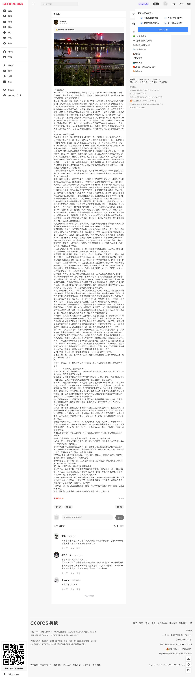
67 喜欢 (121, 498)
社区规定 (153, 82)
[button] (58, 507)
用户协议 (133, 82)
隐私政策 (143, 82)
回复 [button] (72, 548)
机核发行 (183, 622)
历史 (181, 4)
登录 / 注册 (163, 29)
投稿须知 (156, 79)
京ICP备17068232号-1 (138, 94)
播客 (153, 622)
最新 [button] (122, 525)
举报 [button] (78, 548)
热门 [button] (116, 525)
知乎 (135, 622)
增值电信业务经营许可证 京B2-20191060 (144, 90)
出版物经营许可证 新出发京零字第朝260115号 (146, 104)
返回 (58, 14)
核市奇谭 (173, 622)
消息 (189, 4)
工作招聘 (163, 82)
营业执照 (133, 87)
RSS (190, 622)
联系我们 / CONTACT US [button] (140, 79)
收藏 (173, 4)
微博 (141, 622)
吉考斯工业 (162, 622)
